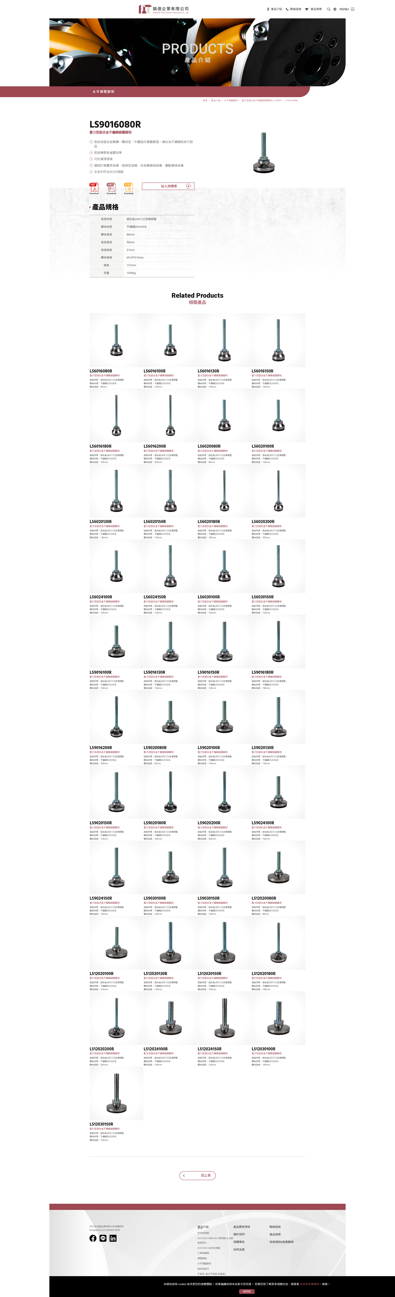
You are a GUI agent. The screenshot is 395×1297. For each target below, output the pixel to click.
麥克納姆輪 (203, 1233)
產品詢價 (275, 1234)
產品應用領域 (241, 1226)
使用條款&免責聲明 (281, 1242)
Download (94, 193)
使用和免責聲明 (309, 1284)
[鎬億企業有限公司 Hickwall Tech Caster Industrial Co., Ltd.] (164, 9)
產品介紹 (203, 1226)
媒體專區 (239, 1242)
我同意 (247, 1291)
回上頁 (206, 1175)
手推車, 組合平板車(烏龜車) (212, 1274)
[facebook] (92, 1238)
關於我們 (239, 1234)
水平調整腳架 (204, 1263)
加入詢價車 (169, 186)
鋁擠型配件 (203, 1269)
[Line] (103, 1238)
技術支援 (239, 1249)
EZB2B (116, 1230)
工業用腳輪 (203, 1253)
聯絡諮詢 (275, 1226)
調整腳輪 (202, 1258)
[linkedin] (113, 1238)
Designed (94, 1230)
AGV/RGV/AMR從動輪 (209, 1248)
